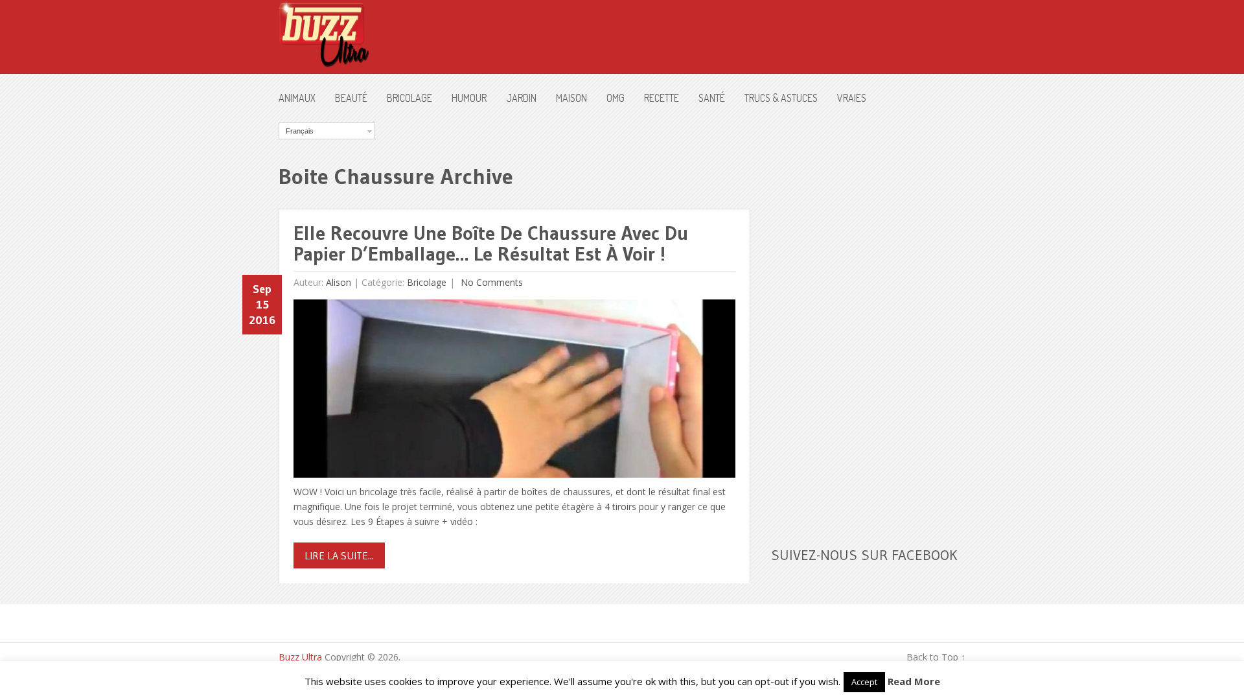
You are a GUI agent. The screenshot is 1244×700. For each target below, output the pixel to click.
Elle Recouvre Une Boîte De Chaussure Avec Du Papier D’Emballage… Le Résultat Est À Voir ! (491, 243)
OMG (615, 97)
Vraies (851, 97)
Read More (914, 681)
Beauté (351, 97)
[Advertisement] (868, 316)
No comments (490, 282)
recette (661, 97)
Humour (469, 97)
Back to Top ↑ (935, 657)
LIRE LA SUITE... (339, 555)
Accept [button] (864, 682)
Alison (338, 282)
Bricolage (409, 97)
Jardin (521, 97)
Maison (571, 97)
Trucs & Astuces (781, 97)
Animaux (297, 97)
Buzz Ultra (300, 657)
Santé (711, 97)
